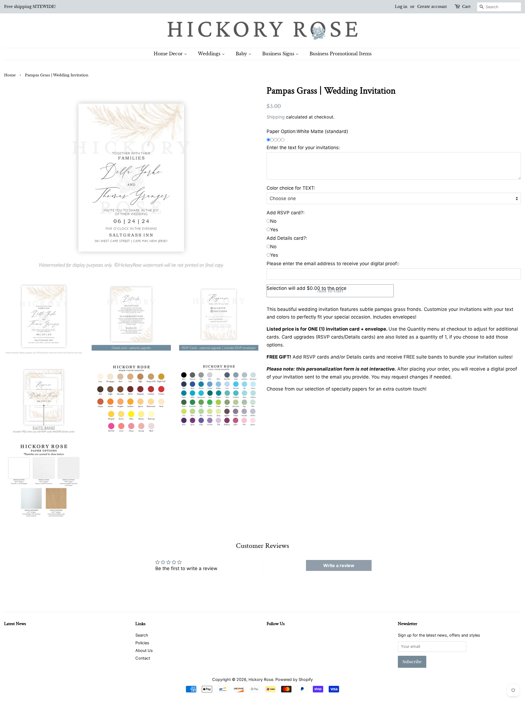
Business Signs (279, 53)
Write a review (338, 565)
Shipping (276, 117)
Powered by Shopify (294, 679)
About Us (144, 650)
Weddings (210, 53)
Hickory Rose (261, 679)
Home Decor (169, 53)
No (273, 221)
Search (141, 635)
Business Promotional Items (341, 53)
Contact (142, 658)
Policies (142, 642)
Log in (401, 6)
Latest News (15, 624)
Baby (242, 53)
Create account (432, 6)
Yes (274, 229)
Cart (466, 6)
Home (10, 75)
